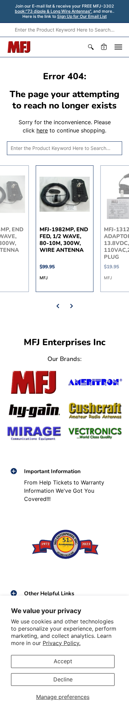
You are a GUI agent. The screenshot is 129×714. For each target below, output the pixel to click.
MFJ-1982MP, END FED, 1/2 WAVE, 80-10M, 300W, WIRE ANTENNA (64, 240)
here (42, 130)
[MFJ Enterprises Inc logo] (19, 47)
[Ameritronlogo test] (95, 382)
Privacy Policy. (61, 643)
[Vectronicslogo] (95, 434)
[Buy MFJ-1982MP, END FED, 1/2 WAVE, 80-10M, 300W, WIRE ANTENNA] (65, 194)
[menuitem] (90, 47)
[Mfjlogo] (34, 382)
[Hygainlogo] (34, 411)
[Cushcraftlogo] (95, 410)
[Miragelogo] (34, 433)
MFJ (44, 277)
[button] (90, 47)
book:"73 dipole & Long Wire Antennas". (53, 11)
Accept (63, 661)
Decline (63, 679)
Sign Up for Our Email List (82, 16)
